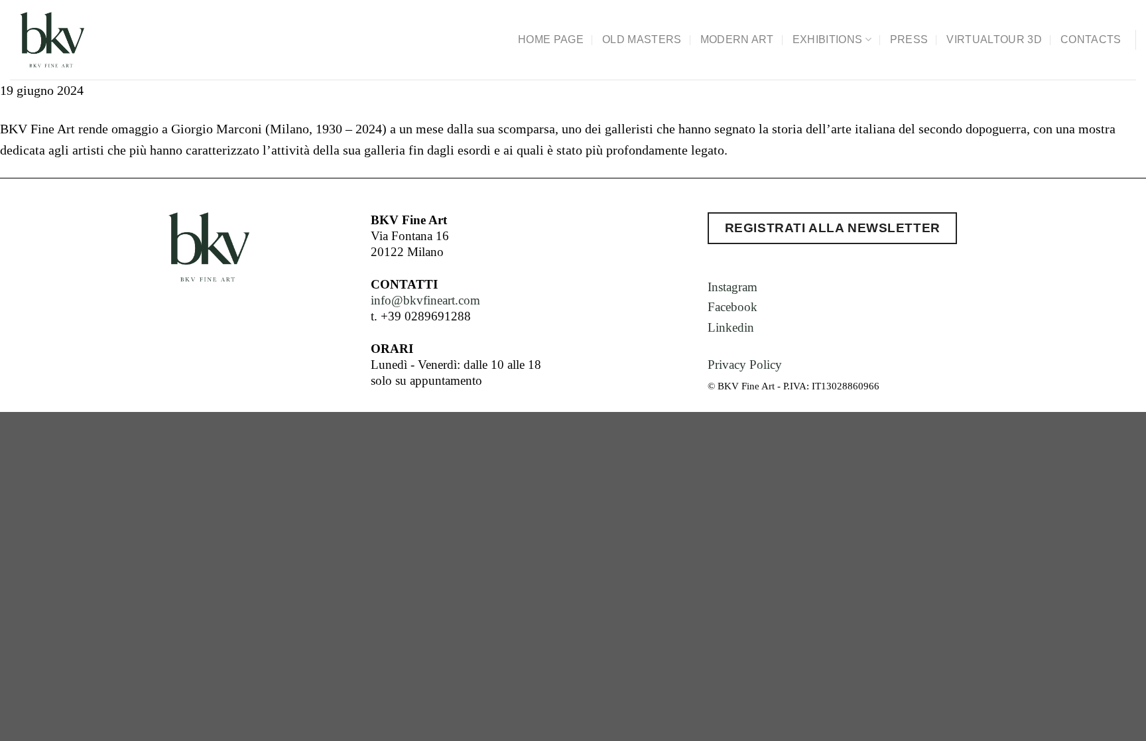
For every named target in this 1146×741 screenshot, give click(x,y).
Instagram (732, 287)
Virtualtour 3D (993, 39)
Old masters (642, 39)
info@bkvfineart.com (425, 300)
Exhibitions (828, 39)
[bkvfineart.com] (84, 40)
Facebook (732, 307)
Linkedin (731, 327)
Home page (551, 39)
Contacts (1090, 39)
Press (909, 39)
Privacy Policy (745, 364)
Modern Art (737, 39)
